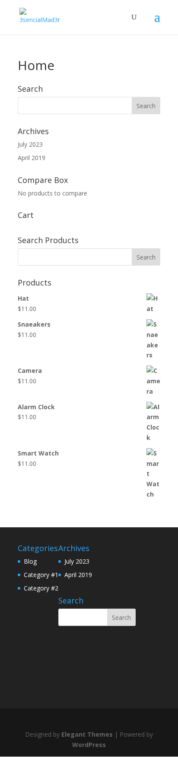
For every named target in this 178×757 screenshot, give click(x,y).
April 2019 (31, 158)
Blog (30, 561)
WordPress (89, 745)
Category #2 (41, 588)
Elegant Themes (87, 734)
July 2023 (30, 144)
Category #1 (41, 575)
